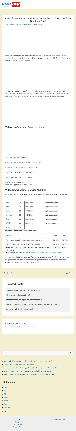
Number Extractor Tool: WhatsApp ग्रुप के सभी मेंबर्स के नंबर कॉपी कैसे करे (27, 371)
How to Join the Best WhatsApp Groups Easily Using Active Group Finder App (32, 368)
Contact (18, 422)
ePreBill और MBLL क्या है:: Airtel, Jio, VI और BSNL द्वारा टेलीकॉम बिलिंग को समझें (29, 375)
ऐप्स (5, 391)
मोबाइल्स (6, 404)
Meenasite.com (59, 419)
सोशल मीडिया (7, 408)
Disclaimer (18, 424)
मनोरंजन (6, 397)
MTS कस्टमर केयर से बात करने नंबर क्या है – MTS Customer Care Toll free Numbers (34, 252)
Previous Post (8, 273)
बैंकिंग (5, 394)
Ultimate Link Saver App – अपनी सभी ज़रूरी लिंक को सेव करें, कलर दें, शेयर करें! (28, 361)
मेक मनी (6, 401)
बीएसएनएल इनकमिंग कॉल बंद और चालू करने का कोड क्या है (24, 300)
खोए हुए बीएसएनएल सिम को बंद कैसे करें (18, 295)
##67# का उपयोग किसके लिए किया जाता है (19, 309)
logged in (18, 327)
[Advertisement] (38, 41)
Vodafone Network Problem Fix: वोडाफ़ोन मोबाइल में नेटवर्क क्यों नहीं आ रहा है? (32, 304)
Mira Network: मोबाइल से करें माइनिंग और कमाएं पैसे (19, 364)
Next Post (69, 273)
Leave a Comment (11, 24)
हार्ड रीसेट (6, 411)
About (18, 419)
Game (6, 387)
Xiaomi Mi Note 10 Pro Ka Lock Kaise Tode (23, 290)
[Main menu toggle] (72, 4)
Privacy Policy (18, 427)
